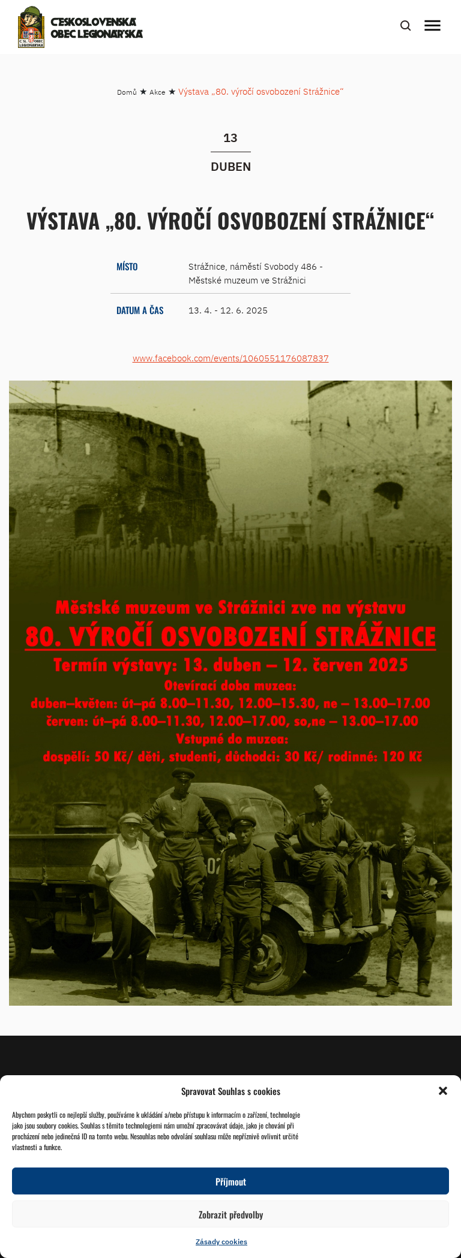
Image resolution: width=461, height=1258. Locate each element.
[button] (443, 1091)
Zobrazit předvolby (231, 1214)
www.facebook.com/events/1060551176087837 (231, 358)
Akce (157, 92)
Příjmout (230, 1181)
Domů (127, 92)
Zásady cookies (221, 1241)
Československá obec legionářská (97, 29)
